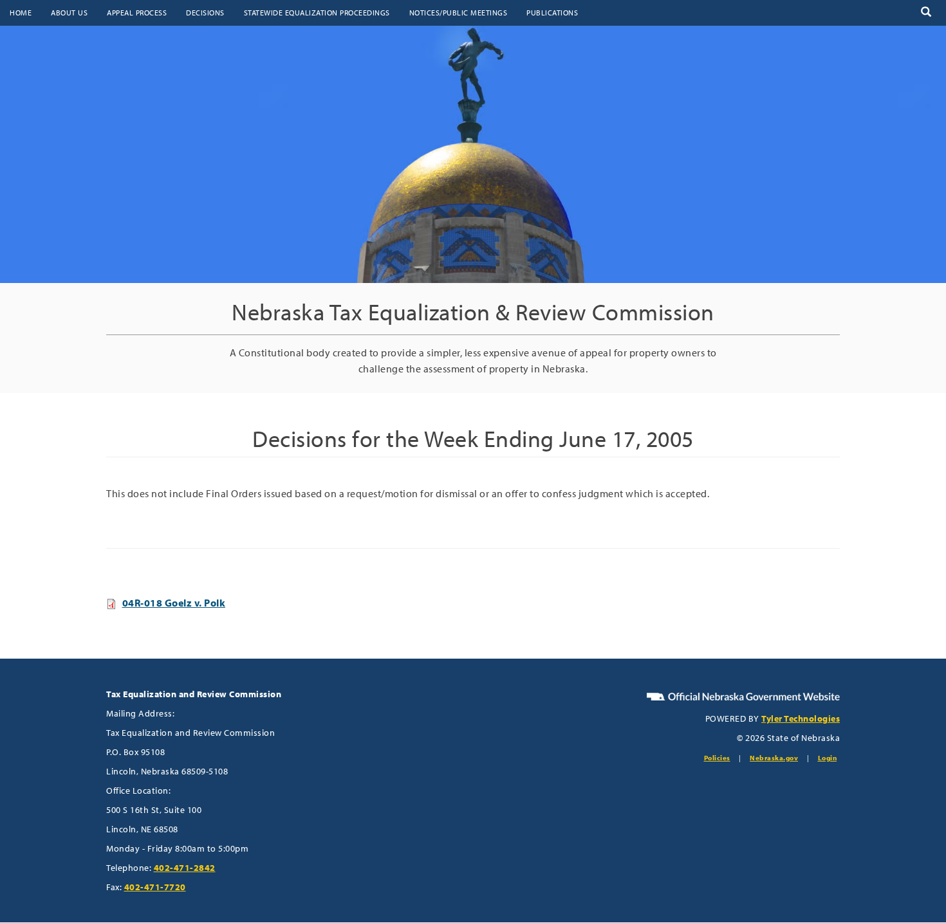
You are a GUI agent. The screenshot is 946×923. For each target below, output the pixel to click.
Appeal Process (137, 12)
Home (21, 12)
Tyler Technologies (800, 718)
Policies (717, 757)
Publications (552, 12)
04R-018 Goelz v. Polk (174, 602)
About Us (69, 12)
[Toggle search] (926, 12)
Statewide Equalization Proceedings (317, 12)
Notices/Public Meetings (458, 12)
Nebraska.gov (774, 757)
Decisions (205, 12)
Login (827, 757)
